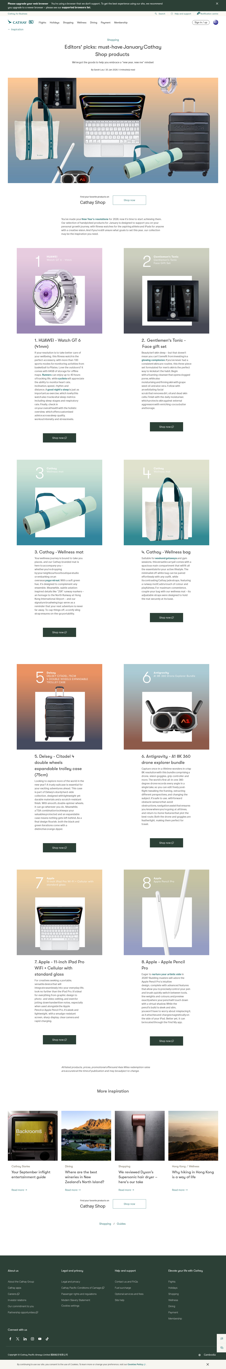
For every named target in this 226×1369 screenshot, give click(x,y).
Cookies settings (70, 1305)
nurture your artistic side (166, 974)
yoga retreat (52, 580)
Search (162, 13)
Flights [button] (42, 22)
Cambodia (210, 1354)
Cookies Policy (135, 1364)
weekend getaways (166, 558)
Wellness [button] (81, 22)
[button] (207, 1364)
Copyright (12, 1354)
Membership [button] (120, 22)
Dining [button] (93, 22)
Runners (47, 374)
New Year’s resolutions (95, 219)
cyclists (62, 378)
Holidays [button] (54, 22)
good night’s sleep (58, 389)
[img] (217, 3)
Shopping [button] (68, 22)
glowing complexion (153, 360)
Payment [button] (106, 22)
